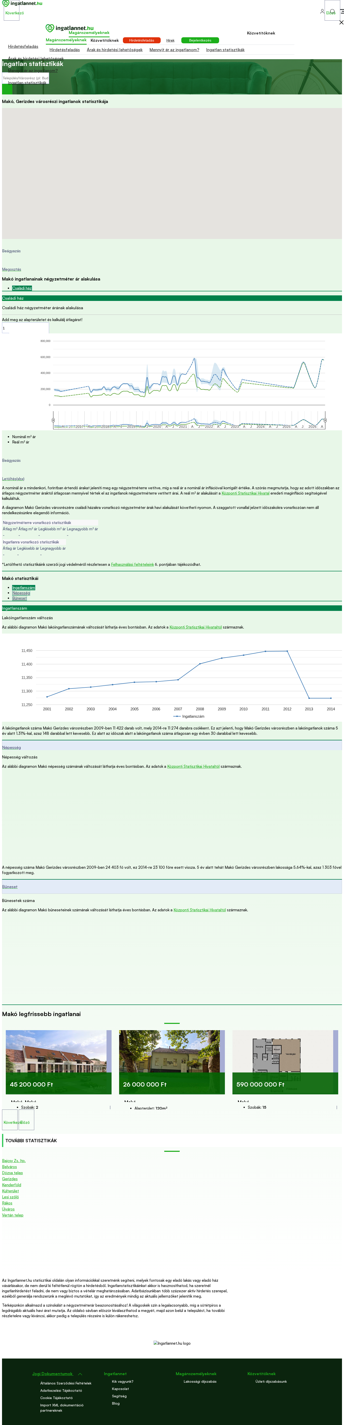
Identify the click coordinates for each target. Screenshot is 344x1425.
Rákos (7, 1203)
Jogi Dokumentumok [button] (53, 1373)
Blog (116, 1403)
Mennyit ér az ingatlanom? (33, 70)
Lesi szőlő (10, 1197)
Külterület (10, 1191)
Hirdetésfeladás (23, 46)
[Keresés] (7, 89)
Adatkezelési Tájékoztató (61, 1390)
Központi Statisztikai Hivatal (245, 493)
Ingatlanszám (23, 587)
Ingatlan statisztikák (27, 82)
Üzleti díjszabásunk (271, 1381)
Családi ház (22, 288)
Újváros (8, 1209)
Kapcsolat (120, 1388)
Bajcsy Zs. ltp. (14, 1160)
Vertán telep (12, 1215)
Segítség (119, 1396)
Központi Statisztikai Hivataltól (195, 627)
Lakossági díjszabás (200, 1381)
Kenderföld (11, 1185)
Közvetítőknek (261, 33)
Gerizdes (10, 1178)
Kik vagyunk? (122, 1381)
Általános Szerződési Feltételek (65, 1383)
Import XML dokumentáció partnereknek (62, 1407)
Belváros (9, 1166)
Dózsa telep (12, 1172)
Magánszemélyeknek (89, 32)
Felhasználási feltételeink (132, 564)
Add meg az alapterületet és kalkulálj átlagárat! (42, 319)
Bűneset (19, 598)
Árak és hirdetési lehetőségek (36, 58)
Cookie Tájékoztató (56, 1398)
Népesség (21, 592)
